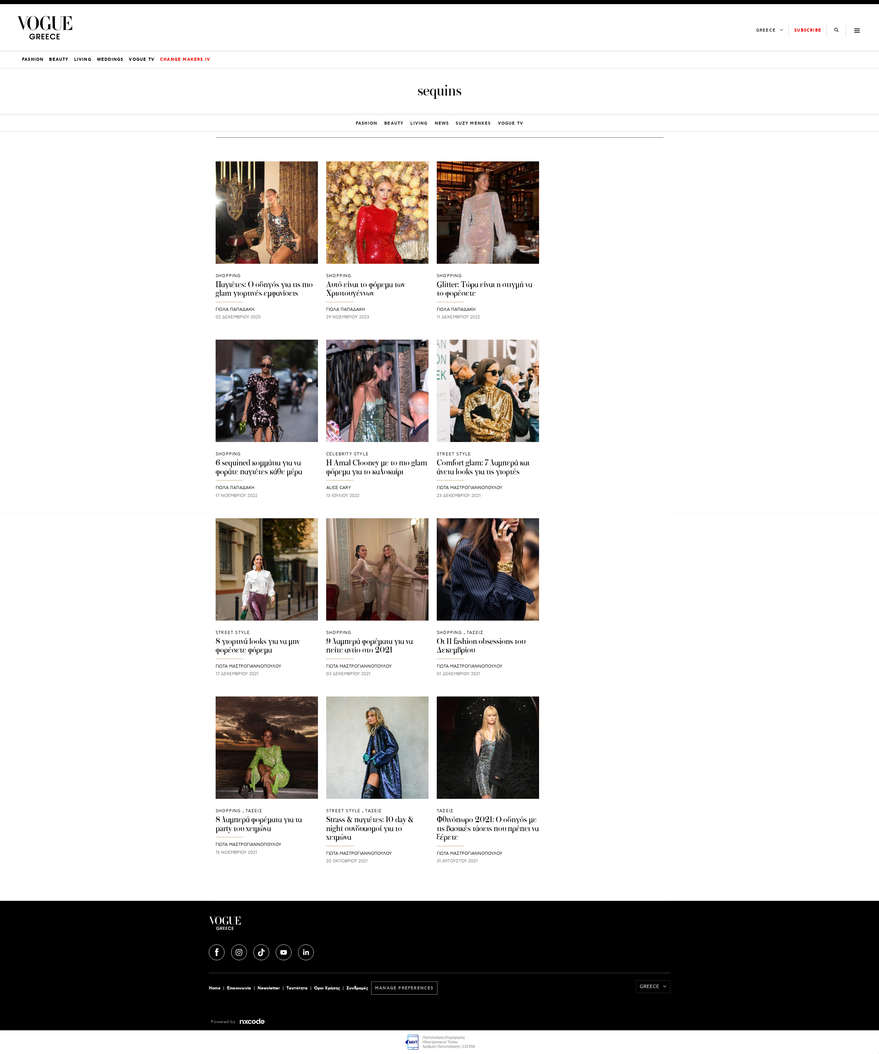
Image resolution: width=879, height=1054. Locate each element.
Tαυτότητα (297, 988)
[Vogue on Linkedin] (306, 951)
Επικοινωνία (239, 988)
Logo (286, 926)
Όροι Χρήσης (327, 988)
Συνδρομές (357, 988)
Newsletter (269, 988)
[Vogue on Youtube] (284, 951)
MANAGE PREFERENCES (404, 988)
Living (418, 123)
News (442, 123)
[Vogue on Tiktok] (262, 951)
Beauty (393, 123)
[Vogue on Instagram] (239, 951)
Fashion (366, 123)
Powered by (224, 1021)
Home (214, 988)
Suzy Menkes (473, 123)
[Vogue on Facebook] (217, 951)
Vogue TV (511, 123)
